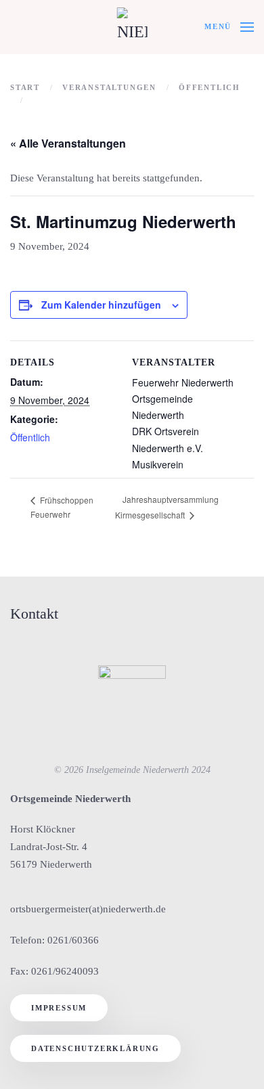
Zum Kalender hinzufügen (101, 304)
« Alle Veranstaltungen (68, 143)
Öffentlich (30, 437)
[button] (229, 27)
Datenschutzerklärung (95, 1048)
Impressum (59, 1008)
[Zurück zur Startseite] (132, 27)
